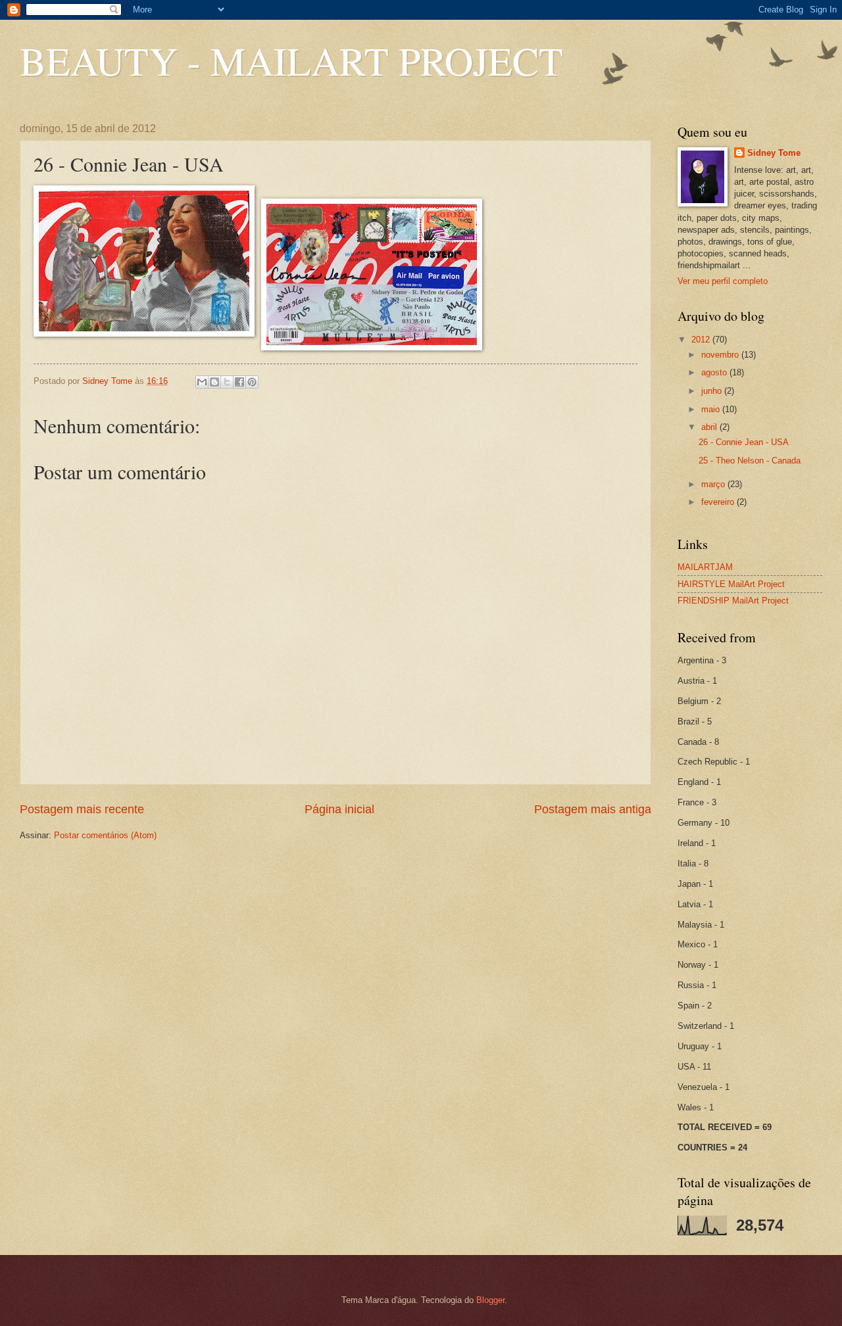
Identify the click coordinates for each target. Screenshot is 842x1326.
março (714, 484)
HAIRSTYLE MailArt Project (731, 584)
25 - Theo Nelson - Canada (750, 460)
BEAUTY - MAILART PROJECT (291, 60)
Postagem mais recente (82, 809)
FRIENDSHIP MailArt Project (733, 600)
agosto (715, 372)
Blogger (490, 1300)
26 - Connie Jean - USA (744, 442)
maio (711, 409)
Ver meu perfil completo (723, 281)
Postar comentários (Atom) (105, 835)
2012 (701, 339)
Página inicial (339, 809)
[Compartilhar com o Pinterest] (252, 382)
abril (710, 427)
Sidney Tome (774, 153)
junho (712, 391)
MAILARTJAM (705, 567)
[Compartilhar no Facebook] (239, 382)
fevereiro (719, 502)
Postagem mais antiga (592, 809)
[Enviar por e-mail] (202, 382)
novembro (721, 355)
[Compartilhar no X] (227, 382)
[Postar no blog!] (214, 382)
